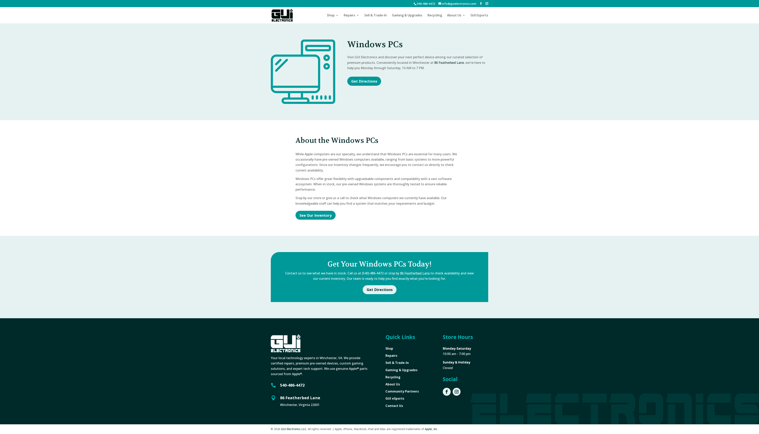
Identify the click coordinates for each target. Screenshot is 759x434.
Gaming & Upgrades (407, 15)
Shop (331, 15)
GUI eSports (394, 398)
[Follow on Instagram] (457, 392)
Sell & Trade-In (375, 15)
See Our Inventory (315, 215)
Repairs (349, 15)
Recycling (435, 15)
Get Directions (364, 81)
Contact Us (394, 406)
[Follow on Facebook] (447, 392)
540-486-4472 (292, 385)
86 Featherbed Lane (449, 62)
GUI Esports (479, 15)
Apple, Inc (431, 429)
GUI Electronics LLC (293, 429)
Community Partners (402, 391)
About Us (454, 15)
